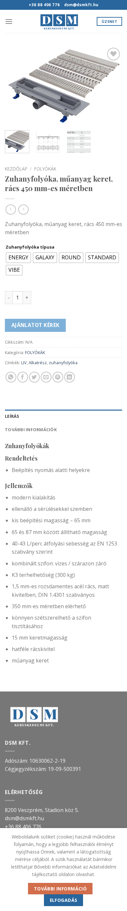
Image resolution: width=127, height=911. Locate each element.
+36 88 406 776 (23, 826)
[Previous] (15, 86)
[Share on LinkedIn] (69, 377)
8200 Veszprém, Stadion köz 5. (42, 810)
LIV (24, 363)
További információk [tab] (31, 429)
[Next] (112, 86)
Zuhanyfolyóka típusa (30, 247)
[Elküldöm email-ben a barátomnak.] (46, 377)
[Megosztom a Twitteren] (34, 377)
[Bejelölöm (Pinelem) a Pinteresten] (57, 377)
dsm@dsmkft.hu (24, 818)
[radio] (18, 258)
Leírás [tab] (12, 416)
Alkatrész (38, 363)
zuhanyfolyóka (63, 363)
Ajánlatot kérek (35, 325)
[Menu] (9, 21)
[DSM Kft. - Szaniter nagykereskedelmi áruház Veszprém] (59, 21)
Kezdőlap (16, 169)
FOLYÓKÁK (45, 169)
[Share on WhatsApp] (11, 377)
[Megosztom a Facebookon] (22, 377)
